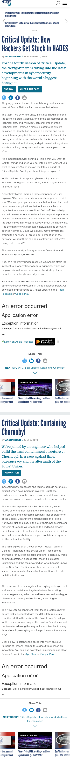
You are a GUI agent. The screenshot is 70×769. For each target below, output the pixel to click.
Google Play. (22, 294)
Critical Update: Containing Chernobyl (43, 368)
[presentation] (3, 393)
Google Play (47, 654)
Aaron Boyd (13, 56)
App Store (31, 654)
